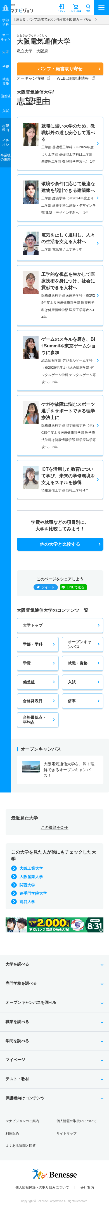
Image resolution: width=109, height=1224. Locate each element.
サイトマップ (66, 1133)
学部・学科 (32, 644)
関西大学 (27, 885)
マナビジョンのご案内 (22, 1121)
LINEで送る (75, 587)
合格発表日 (32, 701)
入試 (72, 682)
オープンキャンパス (79, 644)
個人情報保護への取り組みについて (42, 1187)
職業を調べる (17, 1021)
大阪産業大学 (31, 877)
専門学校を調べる (21, 983)
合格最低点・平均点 (34, 719)
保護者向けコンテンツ (25, 1098)
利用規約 (12, 1133)
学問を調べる (17, 1041)
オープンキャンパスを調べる (31, 1002)
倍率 (72, 701)
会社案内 (87, 1188)
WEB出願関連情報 (73, 78)
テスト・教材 (17, 1079)
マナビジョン (18, 10)
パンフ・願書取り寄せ (60, 68)
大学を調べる (17, 964)
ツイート (48, 587)
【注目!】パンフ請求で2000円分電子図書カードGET (53, 19)
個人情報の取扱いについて (76, 1121)
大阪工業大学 (31, 868)
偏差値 (29, 682)
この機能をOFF (54, 827)
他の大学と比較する (60, 544)
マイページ (15, 1059)
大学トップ (32, 625)
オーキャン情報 (30, 78)
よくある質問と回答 (21, 1146)
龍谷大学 (27, 902)
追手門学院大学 (33, 893)
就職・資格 (77, 663)
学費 (27, 663)
